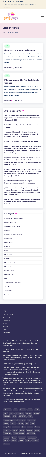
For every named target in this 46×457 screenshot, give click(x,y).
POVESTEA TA (9, 263)
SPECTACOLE (9, 275)
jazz (23, 427)
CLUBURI (7, 230)
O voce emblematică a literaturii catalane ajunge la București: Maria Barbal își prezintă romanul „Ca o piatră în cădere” (21, 134)
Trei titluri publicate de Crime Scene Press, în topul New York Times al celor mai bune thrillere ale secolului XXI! (22, 118)
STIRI (4, 311)
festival (21, 423)
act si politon (7, 410)
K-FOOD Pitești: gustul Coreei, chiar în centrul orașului (22, 126)
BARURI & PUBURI (10, 222)
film (27, 423)
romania (14, 440)
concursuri (7, 416)
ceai (11, 413)
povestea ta (7, 433)
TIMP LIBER (8, 291)
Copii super (8, 238)
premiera (6, 437)
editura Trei (22, 420)
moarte (15, 430)
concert (28, 413)
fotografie (7, 427)
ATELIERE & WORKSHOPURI (13, 218)
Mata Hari (6, 430)
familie (6, 423)
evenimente (31, 420)
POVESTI (7, 267)
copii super (22, 416)
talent (21, 440)
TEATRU (7, 287)
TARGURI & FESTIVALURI (12, 283)
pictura (37, 430)
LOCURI (7, 258)
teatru (27, 440)
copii (14, 416)
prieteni (6, 440)
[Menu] (42, 15)
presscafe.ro (31, 437)
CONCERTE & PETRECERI (13, 234)
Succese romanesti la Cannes (19, 50)
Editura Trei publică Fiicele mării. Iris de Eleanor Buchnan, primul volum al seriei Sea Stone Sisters (22, 201)
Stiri (7, 46)
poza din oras (31, 433)
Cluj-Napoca (19, 413)
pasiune (29, 430)
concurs (36, 413)
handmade (16, 427)
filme (32, 423)
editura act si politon (9, 420)
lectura (30, 427)
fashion (13, 423)
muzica (22, 430)
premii (14, 437)
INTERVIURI (8, 254)
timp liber (6, 444)
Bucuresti (22, 410)
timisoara (35, 440)
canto (37, 410)
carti (5, 413)
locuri (37, 427)
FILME (6, 250)
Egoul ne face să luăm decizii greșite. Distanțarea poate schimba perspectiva (19, 182)
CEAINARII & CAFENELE (12, 226)
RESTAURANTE (9, 271)
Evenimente (8, 242)
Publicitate (6, 333)
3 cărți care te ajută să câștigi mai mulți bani (21, 141)
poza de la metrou (19, 433)
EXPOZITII (7, 246)
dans (30, 416)
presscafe (22, 437)
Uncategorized (9, 295)
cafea (30, 410)
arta (15, 410)
